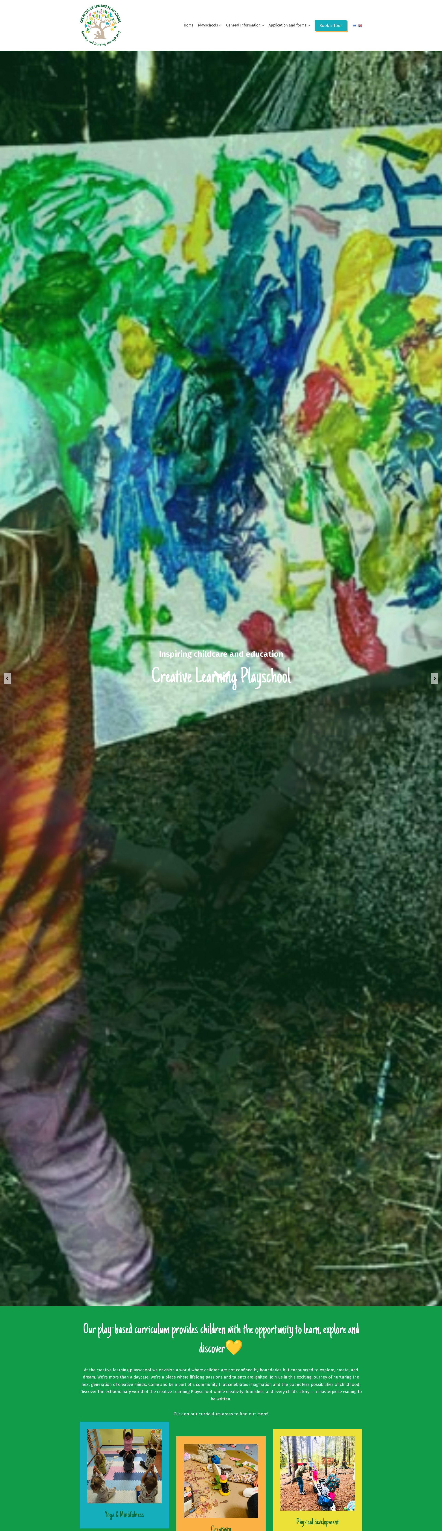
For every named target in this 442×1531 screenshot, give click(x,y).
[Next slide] (434, 678)
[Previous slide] (7, 678)
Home (189, 25)
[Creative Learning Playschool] (100, 25)
